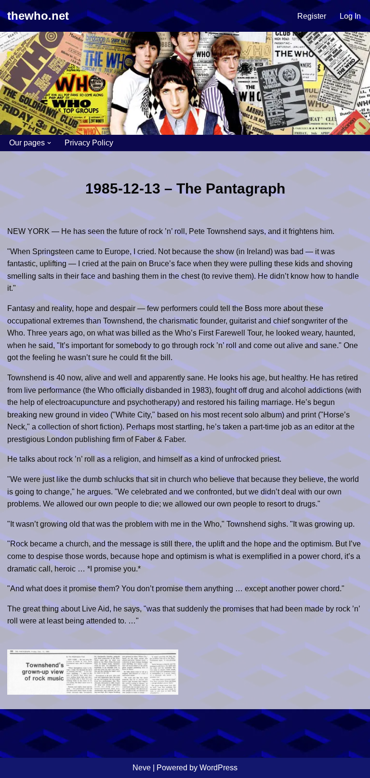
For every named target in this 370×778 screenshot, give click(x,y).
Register (311, 16)
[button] (49, 143)
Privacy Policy (89, 143)
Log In (350, 16)
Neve (141, 768)
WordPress (218, 768)
